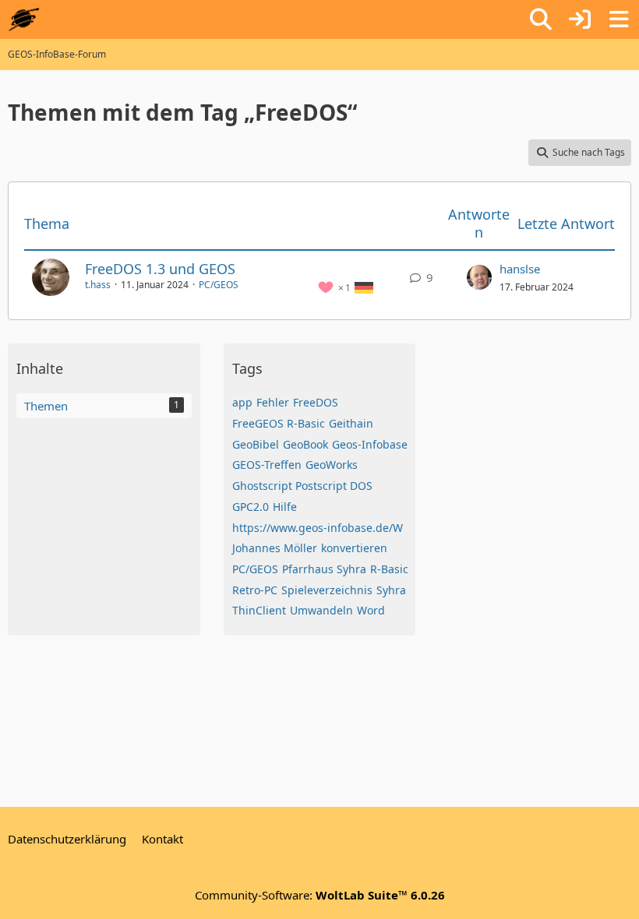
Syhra (391, 590)
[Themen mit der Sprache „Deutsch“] (364, 286)
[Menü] (618, 19)
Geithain (351, 423)
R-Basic (389, 569)
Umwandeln (321, 610)
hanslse (520, 268)
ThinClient (259, 610)
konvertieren (354, 547)
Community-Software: (320, 895)
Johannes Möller (274, 547)
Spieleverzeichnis (326, 590)
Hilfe (285, 506)
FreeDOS (315, 402)
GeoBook (305, 444)
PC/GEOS (218, 284)
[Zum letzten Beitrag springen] (479, 277)
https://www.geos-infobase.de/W (317, 527)
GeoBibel (255, 444)
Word (371, 610)
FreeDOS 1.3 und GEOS (160, 268)
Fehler (272, 402)
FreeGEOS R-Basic (278, 423)
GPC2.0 (250, 506)
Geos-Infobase (370, 444)
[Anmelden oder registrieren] (579, 19)
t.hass (98, 284)
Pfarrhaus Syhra (324, 569)
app (242, 402)
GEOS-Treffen (267, 464)
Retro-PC (254, 590)
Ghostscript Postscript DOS (302, 485)
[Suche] (540, 19)
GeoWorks (331, 464)
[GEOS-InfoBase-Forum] (24, 19)
